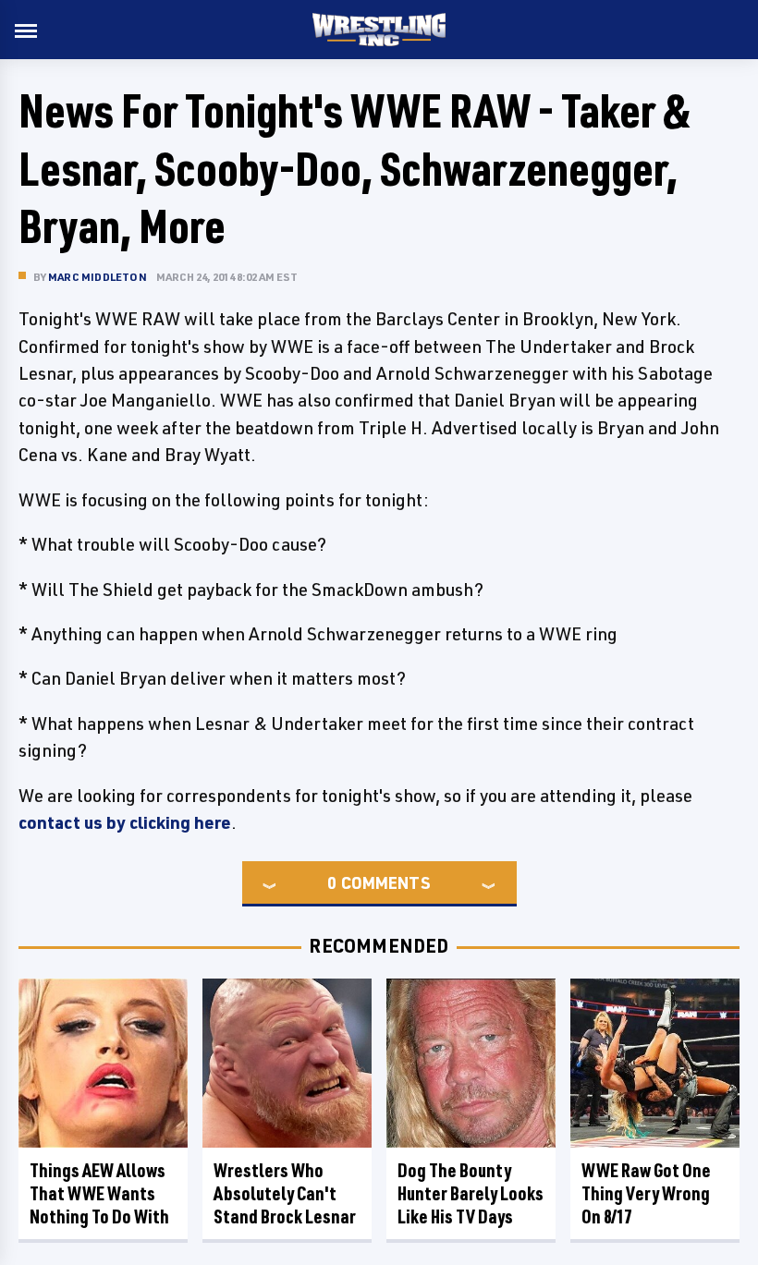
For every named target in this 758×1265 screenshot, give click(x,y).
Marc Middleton (97, 277)
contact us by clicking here (124, 822)
